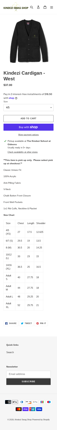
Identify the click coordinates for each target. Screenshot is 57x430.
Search (10, 352)
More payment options (28, 135)
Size (5, 101)
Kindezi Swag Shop (23, 420)
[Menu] (51, 7)
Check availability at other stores (23, 152)
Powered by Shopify (41, 420)
